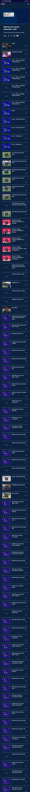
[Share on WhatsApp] (14, 36)
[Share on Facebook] (9, 36)
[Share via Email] (17, 36)
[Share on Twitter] (12, 36)
